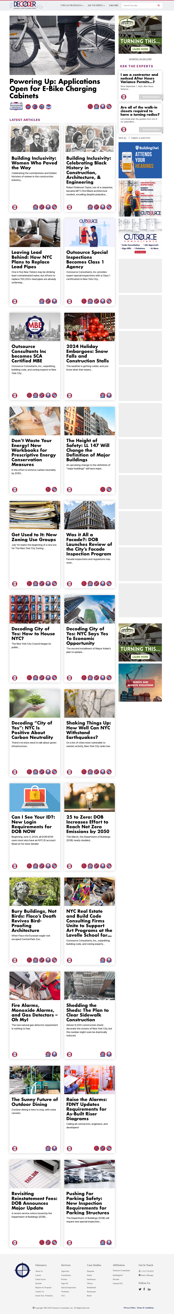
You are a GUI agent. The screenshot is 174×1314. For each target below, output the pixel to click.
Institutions (91, 1279)
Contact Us (39, 1292)
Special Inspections (68, 1288)
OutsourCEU (118, 1283)
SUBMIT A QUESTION (140, 138)
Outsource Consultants (121, 1271)
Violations (65, 1292)
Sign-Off (64, 1283)
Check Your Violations (44, 1296)
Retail (89, 1296)
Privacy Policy (130, 1308)
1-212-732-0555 (147, 1271)
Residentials (91, 1288)
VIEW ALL (122, 138)
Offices (90, 1283)
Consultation (66, 1275)
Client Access (40, 1279)
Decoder (38, 1283)
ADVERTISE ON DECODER (140, 59)
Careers (38, 1275)
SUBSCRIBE (113, 5)
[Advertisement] (140, 276)
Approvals (65, 1271)
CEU (63, 1296)
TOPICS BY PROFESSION (71, 5)
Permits (64, 1279)
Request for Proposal (43, 1288)
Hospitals (90, 1271)
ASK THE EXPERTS (95, 5)
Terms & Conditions (145, 1308)
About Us (39, 1271)
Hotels (89, 1275)
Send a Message (147, 1275)
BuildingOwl (118, 1275)
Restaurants (91, 1292)
